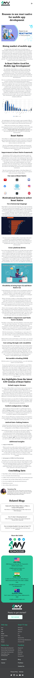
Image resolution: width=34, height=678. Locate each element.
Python (2, 639)
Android (20, 631)
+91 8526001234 (17, 586)
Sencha (19, 650)
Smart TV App (22, 625)
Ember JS (20, 654)
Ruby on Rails (4, 635)
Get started (15, 617)
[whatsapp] (14, 539)
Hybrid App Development (7, 652)
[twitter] (23, 539)
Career (3, 663)
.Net (2, 629)
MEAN (2, 633)
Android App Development (7, 650)
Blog (19, 659)
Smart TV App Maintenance (24, 639)
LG (18, 633)
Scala (2, 637)
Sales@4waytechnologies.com (17, 584)
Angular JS (20, 648)
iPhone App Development (7, 648)
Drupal (2, 641)
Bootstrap (20, 652)
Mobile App (5, 645)
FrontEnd (21, 645)
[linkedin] (19, 539)
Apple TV (20, 629)
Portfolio (20, 663)
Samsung (20, 627)
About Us (4, 659)
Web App (4, 625)
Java (2, 627)
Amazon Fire (21, 637)
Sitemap (21, 672)
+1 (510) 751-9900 (17, 570)
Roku (19, 635)
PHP (2, 631)
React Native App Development (5, 654)
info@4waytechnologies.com (17, 568)
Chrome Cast (21, 641)
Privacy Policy (14, 672)
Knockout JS (21, 656)
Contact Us (21, 666)
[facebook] (10, 539)
